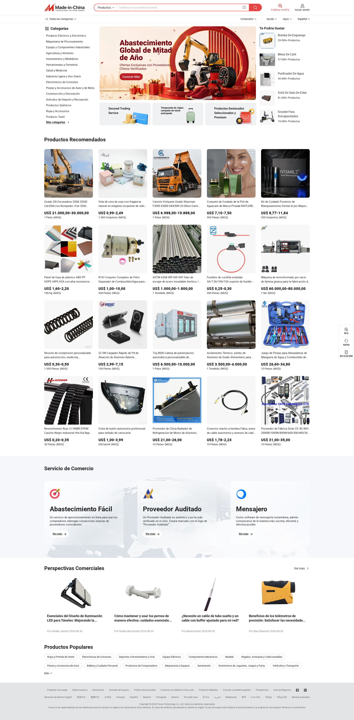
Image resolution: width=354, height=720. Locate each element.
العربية (217, 697)
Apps (286, 19)
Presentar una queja (57, 689)
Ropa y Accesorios (57, 111)
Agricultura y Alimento (60, 53)
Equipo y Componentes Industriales (68, 47)
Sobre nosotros (79, 689)
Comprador (247, 19)
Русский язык (191, 697)
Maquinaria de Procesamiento (64, 41)
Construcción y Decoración (63, 93)
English (68, 697)
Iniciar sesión (302, 9)
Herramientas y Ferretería (61, 64)
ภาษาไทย (255, 697)
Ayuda (270, 19)
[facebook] (297, 689)
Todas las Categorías (61, 19)
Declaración (98, 689)
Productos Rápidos (208, 689)
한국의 (206, 697)
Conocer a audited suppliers (237, 689)
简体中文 (81, 697)
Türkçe (268, 697)
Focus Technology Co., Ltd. (170, 704)
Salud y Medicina (56, 70)
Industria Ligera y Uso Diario (63, 76)
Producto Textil (55, 117)
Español (134, 697)
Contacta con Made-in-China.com (177, 689)
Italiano (175, 697)
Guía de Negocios (282, 689)
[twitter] (305, 689)
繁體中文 (95, 697)
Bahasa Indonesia (301, 697)
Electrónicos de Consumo (62, 82)
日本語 (108, 697)
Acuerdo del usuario (119, 689)
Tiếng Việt (282, 697)
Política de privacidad (145, 689)
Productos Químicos (58, 105)
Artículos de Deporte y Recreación (67, 99)
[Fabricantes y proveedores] (64, 7)
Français (120, 697)
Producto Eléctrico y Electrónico (66, 35)
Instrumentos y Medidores (62, 59)
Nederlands (231, 697)
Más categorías (55, 122)
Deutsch (147, 697)
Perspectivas (262, 689)
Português (161, 697)
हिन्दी (244, 697)
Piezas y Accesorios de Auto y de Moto (70, 88)
